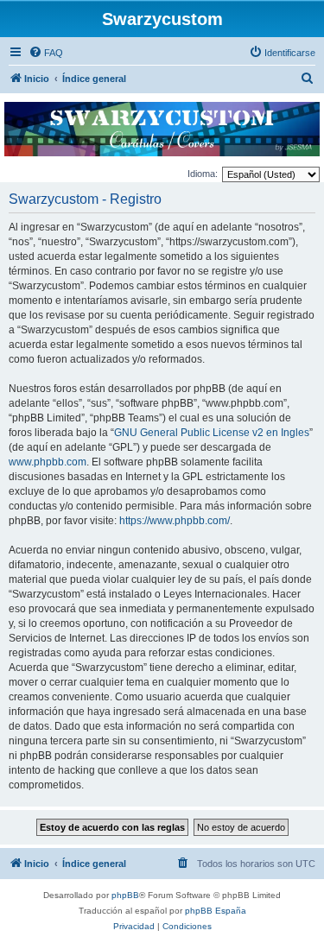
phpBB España (215, 910)
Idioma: (202, 173)
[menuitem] (46, 52)
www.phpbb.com (47, 462)
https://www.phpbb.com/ (174, 521)
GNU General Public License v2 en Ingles (211, 433)
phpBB (125, 895)
